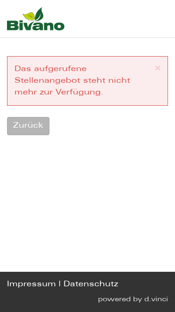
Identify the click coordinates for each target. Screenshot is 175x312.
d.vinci (156, 300)
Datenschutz (90, 284)
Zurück (28, 125)
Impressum (31, 284)
